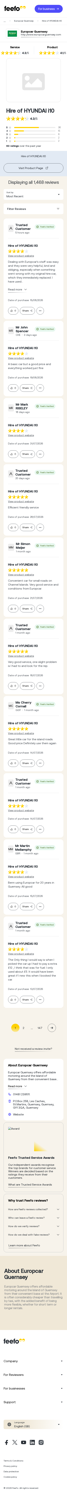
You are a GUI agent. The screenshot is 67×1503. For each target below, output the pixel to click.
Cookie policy (10, 1477)
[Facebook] (6, 1443)
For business (46, 9)
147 (40, 1027)
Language (19, 1422)
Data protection (11, 1471)
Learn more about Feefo (24, 1245)
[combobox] (33, 194)
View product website (21, 255)
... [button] (32, 1028)
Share (25, 310)
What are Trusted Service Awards (30, 1184)
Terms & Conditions (13, 1460)
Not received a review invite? (33, 1048)
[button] (33, 194)
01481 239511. (21, 1094)
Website (18, 1114)
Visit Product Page (31, 168)
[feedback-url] (18, 251)
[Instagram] (41, 1443)
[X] (14, 1443)
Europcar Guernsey (24, 21)
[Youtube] (23, 1443)
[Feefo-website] (15, 9)
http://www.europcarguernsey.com (41, 34)
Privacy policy (10, 1466)
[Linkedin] (32, 1443)
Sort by (9, 192)
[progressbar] (26, 127)
